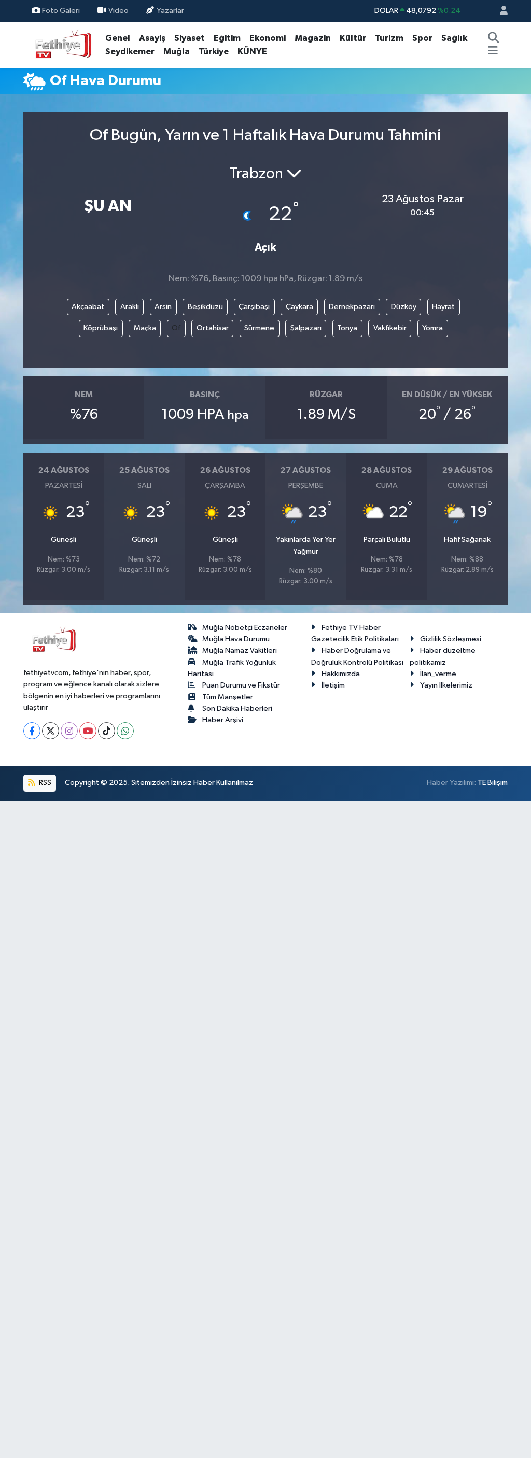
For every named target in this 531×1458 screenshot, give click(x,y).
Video (118, 11)
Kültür (353, 38)
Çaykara (299, 307)
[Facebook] (31, 730)
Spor (422, 38)
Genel (117, 38)
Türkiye (214, 51)
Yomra (432, 328)
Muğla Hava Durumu (236, 639)
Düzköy (403, 307)
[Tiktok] (106, 730)
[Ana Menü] (493, 52)
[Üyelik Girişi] (499, 11)
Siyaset (189, 38)
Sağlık (454, 38)
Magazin (313, 38)
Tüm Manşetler (227, 697)
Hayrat (443, 307)
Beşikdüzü (205, 307)
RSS (44, 783)
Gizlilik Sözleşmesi (450, 639)
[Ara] (494, 38)
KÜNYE (252, 51)
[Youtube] (87, 730)
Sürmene (259, 328)
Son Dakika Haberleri (237, 708)
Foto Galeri (61, 11)
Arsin (163, 307)
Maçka (145, 328)
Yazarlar (170, 11)
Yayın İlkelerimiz (446, 685)
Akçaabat (88, 307)
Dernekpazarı (352, 307)
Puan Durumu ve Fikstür (241, 685)
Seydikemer (130, 51)
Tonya (347, 328)
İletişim (333, 685)
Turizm (389, 38)
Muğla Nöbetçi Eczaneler (244, 628)
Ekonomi (267, 38)
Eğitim (227, 38)
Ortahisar (213, 328)
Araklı (129, 307)
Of (176, 328)
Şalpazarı (306, 328)
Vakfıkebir (390, 328)
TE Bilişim (493, 783)
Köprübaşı (100, 328)
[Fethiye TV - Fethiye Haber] (62, 44)
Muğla (176, 51)
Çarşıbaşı (254, 307)
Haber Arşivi (222, 720)
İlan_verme (438, 674)
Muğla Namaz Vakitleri (239, 650)
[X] (50, 730)
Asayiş (152, 38)
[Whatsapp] (125, 730)
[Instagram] (69, 730)
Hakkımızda (341, 674)
